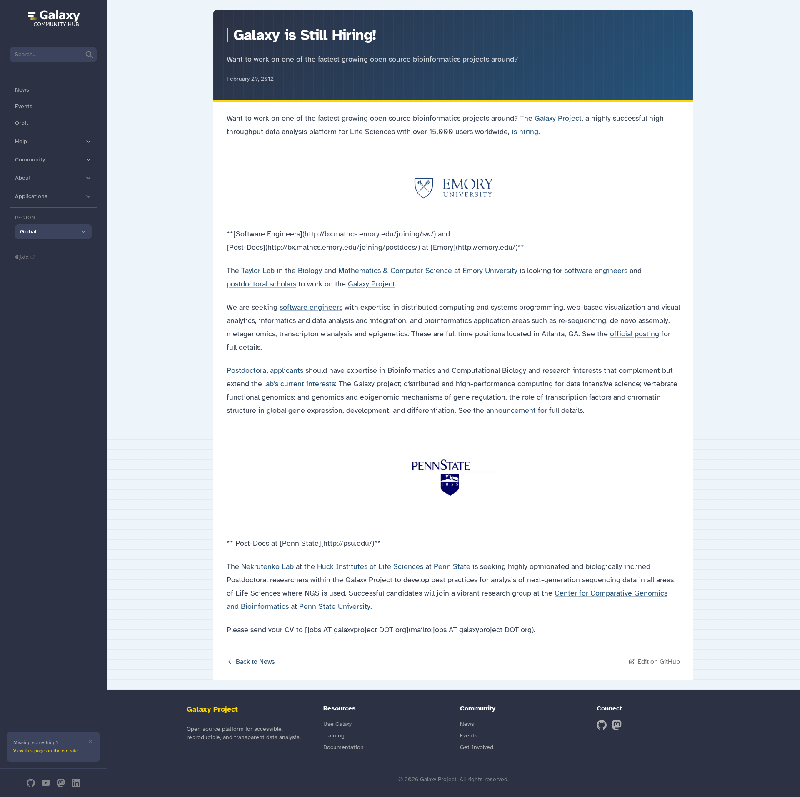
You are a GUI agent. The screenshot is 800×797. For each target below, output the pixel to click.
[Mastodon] (61, 783)
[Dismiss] (90, 742)
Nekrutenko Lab (267, 566)
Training (334, 735)
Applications (31, 196)
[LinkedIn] (76, 783)
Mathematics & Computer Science (395, 270)
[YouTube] (46, 783)
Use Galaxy (337, 723)
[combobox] (53, 231)
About (23, 177)
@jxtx (21, 257)
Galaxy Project (558, 118)
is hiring (525, 131)
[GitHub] (31, 783)
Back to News (255, 662)
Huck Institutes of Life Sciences (370, 566)
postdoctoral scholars (261, 283)
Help (21, 141)
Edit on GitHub (659, 662)
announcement (511, 410)
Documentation (343, 747)
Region (25, 218)
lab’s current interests (299, 383)
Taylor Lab (258, 270)
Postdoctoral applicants (265, 370)
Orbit (21, 123)
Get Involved (476, 747)
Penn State (452, 566)
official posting (634, 333)
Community (30, 159)
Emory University (490, 270)
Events (23, 106)
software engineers (596, 270)
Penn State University (334, 606)
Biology (310, 270)
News (22, 89)
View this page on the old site (45, 751)
